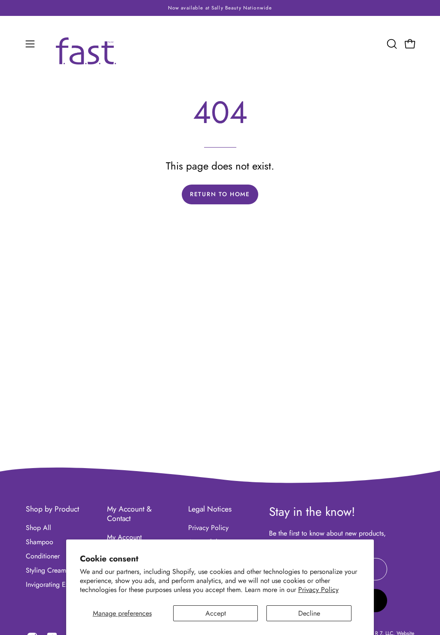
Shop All (38, 528)
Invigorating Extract (53, 584)
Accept (215, 613)
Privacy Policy (318, 590)
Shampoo (39, 542)
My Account (124, 537)
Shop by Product (52, 509)
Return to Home (220, 194)
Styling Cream (46, 570)
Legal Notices (210, 509)
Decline (309, 613)
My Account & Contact (129, 513)
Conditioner (43, 556)
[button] (391, 44)
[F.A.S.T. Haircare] (86, 51)
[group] (220, 8)
